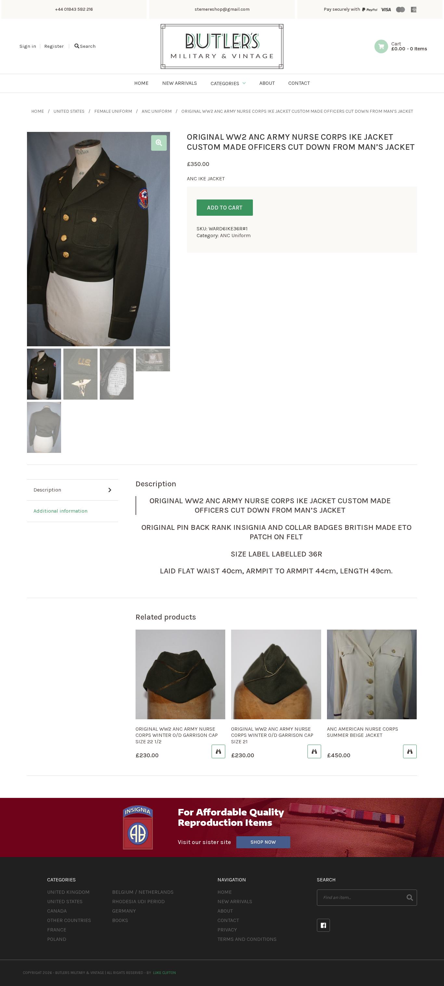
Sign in (28, 46)
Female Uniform (113, 111)
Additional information (60, 511)
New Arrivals (234, 901)
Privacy (227, 930)
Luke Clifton (164, 973)
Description (47, 490)
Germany (124, 911)
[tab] (72, 490)
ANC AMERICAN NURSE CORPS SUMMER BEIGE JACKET (362, 732)
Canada (57, 911)
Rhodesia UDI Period (138, 901)
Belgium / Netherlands (143, 892)
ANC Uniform (157, 111)
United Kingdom (68, 892)
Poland (56, 939)
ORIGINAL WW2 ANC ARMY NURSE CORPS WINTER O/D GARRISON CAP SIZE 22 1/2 (177, 735)
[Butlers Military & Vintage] (222, 68)
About (225, 911)
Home (37, 111)
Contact (228, 920)
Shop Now (263, 842)
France (56, 930)
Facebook (323, 925)
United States (69, 111)
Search (88, 46)
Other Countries (69, 920)
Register (54, 46)
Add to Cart (224, 207)
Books (120, 920)
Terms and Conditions (247, 939)
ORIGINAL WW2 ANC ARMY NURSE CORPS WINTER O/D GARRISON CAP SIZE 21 (272, 735)
